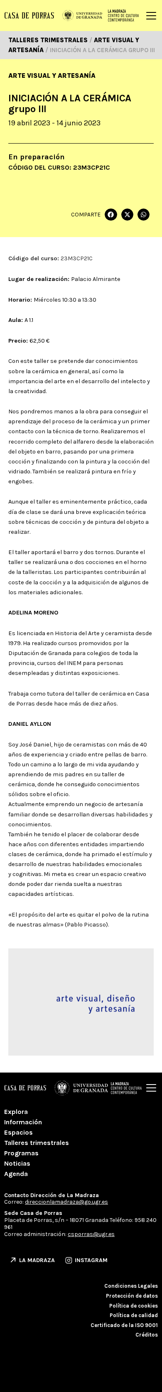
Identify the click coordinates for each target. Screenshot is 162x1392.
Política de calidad (134, 1315)
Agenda (16, 1174)
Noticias (17, 1163)
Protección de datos (132, 1296)
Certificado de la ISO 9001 (124, 1325)
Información (23, 1122)
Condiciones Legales (131, 1286)
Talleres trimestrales (36, 1143)
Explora (16, 1112)
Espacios (18, 1132)
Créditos (146, 1335)
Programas (21, 1153)
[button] (111, 215)
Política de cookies (133, 1306)
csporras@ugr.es (91, 1234)
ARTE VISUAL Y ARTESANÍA (52, 75)
